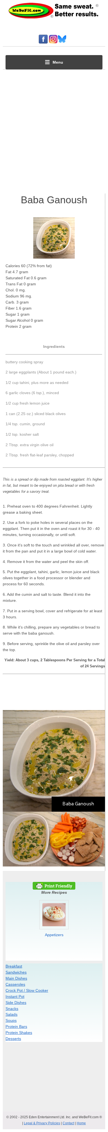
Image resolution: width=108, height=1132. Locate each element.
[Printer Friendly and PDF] (54, 888)
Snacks (12, 1008)
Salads (11, 1014)
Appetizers (54, 935)
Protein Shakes (19, 1032)
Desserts (13, 1038)
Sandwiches (16, 972)
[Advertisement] (54, 130)
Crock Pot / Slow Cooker (27, 990)
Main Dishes (16, 978)
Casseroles (15, 984)
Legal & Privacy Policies (42, 1123)
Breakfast (14, 966)
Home (81, 1123)
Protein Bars (16, 1026)
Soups (11, 1020)
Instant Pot (15, 996)
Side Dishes (16, 1002)
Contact (68, 1123)
